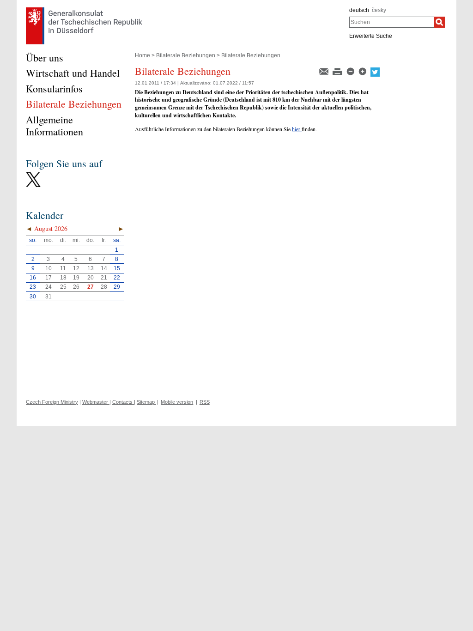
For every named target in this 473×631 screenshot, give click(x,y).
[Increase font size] (363, 70)
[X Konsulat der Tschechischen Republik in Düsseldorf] (33, 174)
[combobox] (391, 22)
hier (297, 129)
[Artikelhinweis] (324, 70)
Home (142, 55)
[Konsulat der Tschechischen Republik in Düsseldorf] (84, 9)
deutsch (359, 10)
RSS (205, 402)
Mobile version (177, 402)
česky (379, 10)
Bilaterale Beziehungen (185, 55)
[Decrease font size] (351, 70)
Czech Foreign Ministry (52, 402)
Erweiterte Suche (370, 36)
